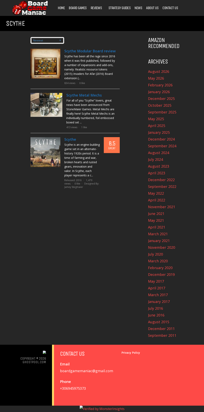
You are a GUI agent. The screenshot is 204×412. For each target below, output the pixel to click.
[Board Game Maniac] (30, 14)
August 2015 (158, 321)
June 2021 (156, 213)
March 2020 (158, 261)
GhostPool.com (34, 362)
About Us (152, 8)
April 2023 (156, 173)
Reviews (96, 8)
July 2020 (155, 254)
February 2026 (160, 85)
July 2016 (155, 308)
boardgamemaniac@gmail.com (86, 370)
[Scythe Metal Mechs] (46, 105)
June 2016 (156, 315)
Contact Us (170, 8)
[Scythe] (45, 152)
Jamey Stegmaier (73, 187)
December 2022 (161, 179)
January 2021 (159, 240)
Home (61, 8)
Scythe (70, 139)
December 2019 (161, 274)
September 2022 (162, 186)
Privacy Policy (131, 352)
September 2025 (162, 112)
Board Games (78, 8)
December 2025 (161, 98)
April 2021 (156, 227)
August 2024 (158, 152)
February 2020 (160, 267)
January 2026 (159, 91)
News (138, 8)
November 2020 (161, 247)
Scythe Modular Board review (90, 51)
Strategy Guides (119, 8)
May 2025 (156, 118)
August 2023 (158, 166)
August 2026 (158, 71)
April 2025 (156, 125)
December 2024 (161, 139)
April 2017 (156, 288)
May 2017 (156, 281)
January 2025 (159, 132)
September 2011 (162, 335)
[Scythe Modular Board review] (45, 64)
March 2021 (158, 233)
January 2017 (159, 301)
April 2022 (156, 200)
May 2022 (156, 193)
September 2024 (162, 146)
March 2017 (158, 294)
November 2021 (161, 206)
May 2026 (156, 78)
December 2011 (161, 328)
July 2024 (155, 159)
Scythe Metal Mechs (84, 95)
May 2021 (156, 220)
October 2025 (159, 105)
